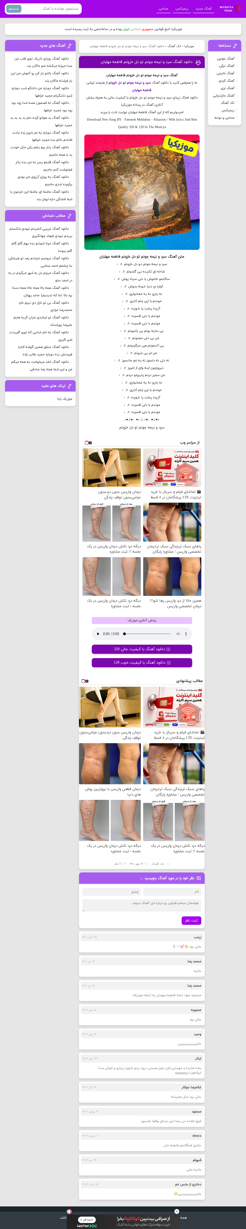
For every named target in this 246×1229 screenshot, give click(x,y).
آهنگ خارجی (225, 73)
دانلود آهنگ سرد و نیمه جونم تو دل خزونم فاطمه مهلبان (147, 62)
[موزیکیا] (229, 8)
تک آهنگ (174, 46)
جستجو (14, 8)
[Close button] (176, 1211)
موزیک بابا (64, 399)
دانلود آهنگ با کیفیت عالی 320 (139, 649)
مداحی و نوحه (224, 118)
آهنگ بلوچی (225, 58)
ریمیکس (181, 8)
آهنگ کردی (226, 81)
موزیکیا (189, 46)
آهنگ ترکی (226, 66)
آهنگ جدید (204, 8)
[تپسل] (69, 1211)
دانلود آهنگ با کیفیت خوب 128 (140, 662)
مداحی (163, 8)
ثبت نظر (191, 920)
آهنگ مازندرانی (223, 95)
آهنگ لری (227, 88)
